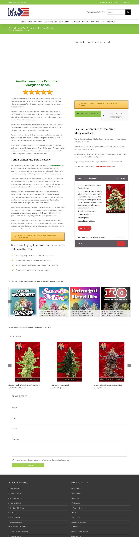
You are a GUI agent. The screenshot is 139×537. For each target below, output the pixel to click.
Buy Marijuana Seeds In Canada (33, 327)
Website (15, 429)
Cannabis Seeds (15, 493)
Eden (11, 327)
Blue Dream (76, 488)
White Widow (76, 518)
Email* (14, 418)
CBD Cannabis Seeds (17, 508)
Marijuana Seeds (15, 488)
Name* (14, 408)
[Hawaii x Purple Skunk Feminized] (111, 343)
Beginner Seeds (15, 518)
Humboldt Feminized (60, 385)
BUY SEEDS (84, 228)
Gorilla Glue (76, 493)
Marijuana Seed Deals (103, 166)
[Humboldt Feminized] (69, 343)
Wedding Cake (77, 508)
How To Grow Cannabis (80, 532)
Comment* (15, 439)
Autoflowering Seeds (17, 498)
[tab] (87, 114)
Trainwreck (76, 503)
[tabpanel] (101, 147)
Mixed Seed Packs (16, 522)
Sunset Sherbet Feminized (19, 532)
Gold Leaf (75, 498)
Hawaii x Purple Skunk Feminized (107, 385)
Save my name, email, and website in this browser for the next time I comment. (42, 460)
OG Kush (75, 513)
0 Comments (47, 327)
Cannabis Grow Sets (79, 522)
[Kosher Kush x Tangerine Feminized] (27, 343)
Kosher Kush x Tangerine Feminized (24, 385)
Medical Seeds (15, 513)
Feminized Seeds (15, 503)
